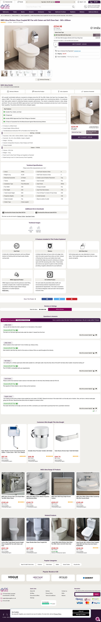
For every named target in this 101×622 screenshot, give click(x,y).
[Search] (73, 7)
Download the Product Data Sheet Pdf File (15, 212)
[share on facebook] (47, 299)
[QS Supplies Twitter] (7, 614)
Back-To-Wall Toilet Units (27, 564)
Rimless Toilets (21, 216)
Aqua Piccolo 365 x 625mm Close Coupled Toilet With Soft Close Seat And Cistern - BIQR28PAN (87, 544)
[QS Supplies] (5, 6)
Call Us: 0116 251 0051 (94, 6)
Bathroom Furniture (60, 12)
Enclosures (41, 12)
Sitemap (32, 598)
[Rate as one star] (39, 310)
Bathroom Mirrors (93, 12)
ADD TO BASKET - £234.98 (79, 44)
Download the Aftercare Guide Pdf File (47, 212)
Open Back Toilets (30, 216)
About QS (32, 591)
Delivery (48, 591)
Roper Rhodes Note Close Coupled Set (36, 542)
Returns (63, 595)
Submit (96, 594)
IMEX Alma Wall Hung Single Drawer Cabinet (61, 497)
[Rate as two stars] (40, 310)
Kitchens (82, 12)
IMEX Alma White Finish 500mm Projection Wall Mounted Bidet (37, 497)
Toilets (15, 12)
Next (47, 47)
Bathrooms (6, 12)
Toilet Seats (49, 564)
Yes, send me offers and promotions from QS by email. (88, 590)
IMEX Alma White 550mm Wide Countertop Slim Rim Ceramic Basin (87, 497)
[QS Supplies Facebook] (3, 614)
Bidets (57, 564)
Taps (49, 12)
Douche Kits (77, 564)
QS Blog (32, 593)
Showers (31, 12)
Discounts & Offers (34, 595)
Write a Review (60, 309)
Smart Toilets (66, 564)
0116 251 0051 (6, 600)
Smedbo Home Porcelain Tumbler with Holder (40, 451)
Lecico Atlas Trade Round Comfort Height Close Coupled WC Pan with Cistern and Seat (13, 544)
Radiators (72, 12)
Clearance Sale (8, 2)
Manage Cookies (81, 614)
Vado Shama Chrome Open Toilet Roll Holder (67, 451)
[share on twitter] (59, 299)
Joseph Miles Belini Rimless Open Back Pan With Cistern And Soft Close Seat (61, 543)
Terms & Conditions (50, 595)
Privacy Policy (49, 593)
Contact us (64, 591)
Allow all (81, 611)
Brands (21, 2)
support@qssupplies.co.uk (9, 598)
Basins (23, 12)
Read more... (5, 290)
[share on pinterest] (71, 299)
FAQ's (63, 593)
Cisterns (40, 564)
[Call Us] (85, 6)
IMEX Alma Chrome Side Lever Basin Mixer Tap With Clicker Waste (13, 497)
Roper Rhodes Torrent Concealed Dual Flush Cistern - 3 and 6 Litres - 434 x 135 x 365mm (13, 451)
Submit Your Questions (9, 320)
